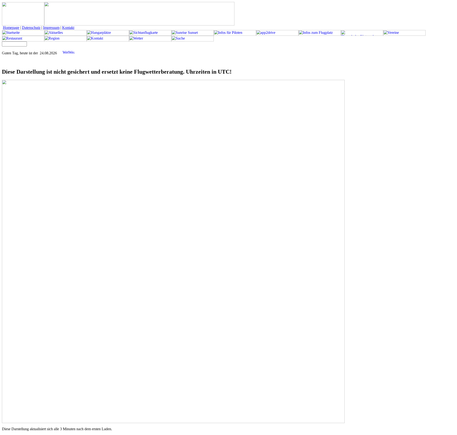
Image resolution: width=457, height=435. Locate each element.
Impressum (51, 28)
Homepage (11, 28)
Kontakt (68, 28)
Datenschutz (31, 28)
